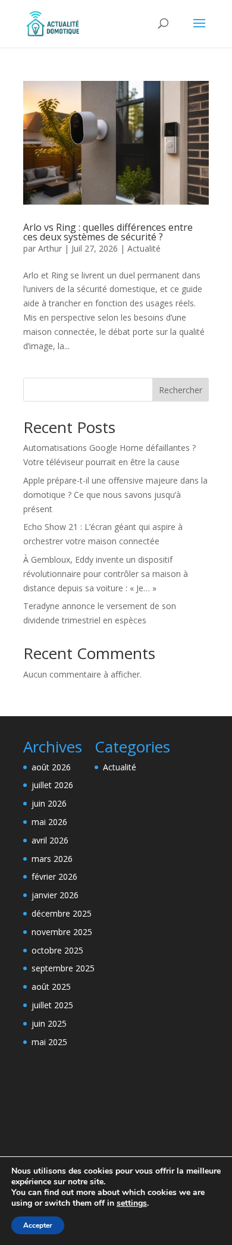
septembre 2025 (63, 968)
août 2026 (51, 767)
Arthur (50, 248)
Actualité (144, 248)
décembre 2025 (62, 913)
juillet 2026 (52, 785)
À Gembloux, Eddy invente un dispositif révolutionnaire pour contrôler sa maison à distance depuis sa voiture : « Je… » (105, 574)
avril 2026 (50, 840)
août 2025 (51, 986)
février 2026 (54, 876)
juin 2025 (49, 1023)
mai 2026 (49, 821)
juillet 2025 (52, 1005)
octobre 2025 (57, 950)
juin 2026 (49, 803)
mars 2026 (52, 858)
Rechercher (180, 390)
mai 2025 (49, 1042)
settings (132, 1203)
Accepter (37, 1225)
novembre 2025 (62, 931)
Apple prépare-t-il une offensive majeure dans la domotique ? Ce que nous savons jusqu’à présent (115, 495)
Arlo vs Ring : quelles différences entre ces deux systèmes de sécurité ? (108, 232)
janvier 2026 (55, 895)
